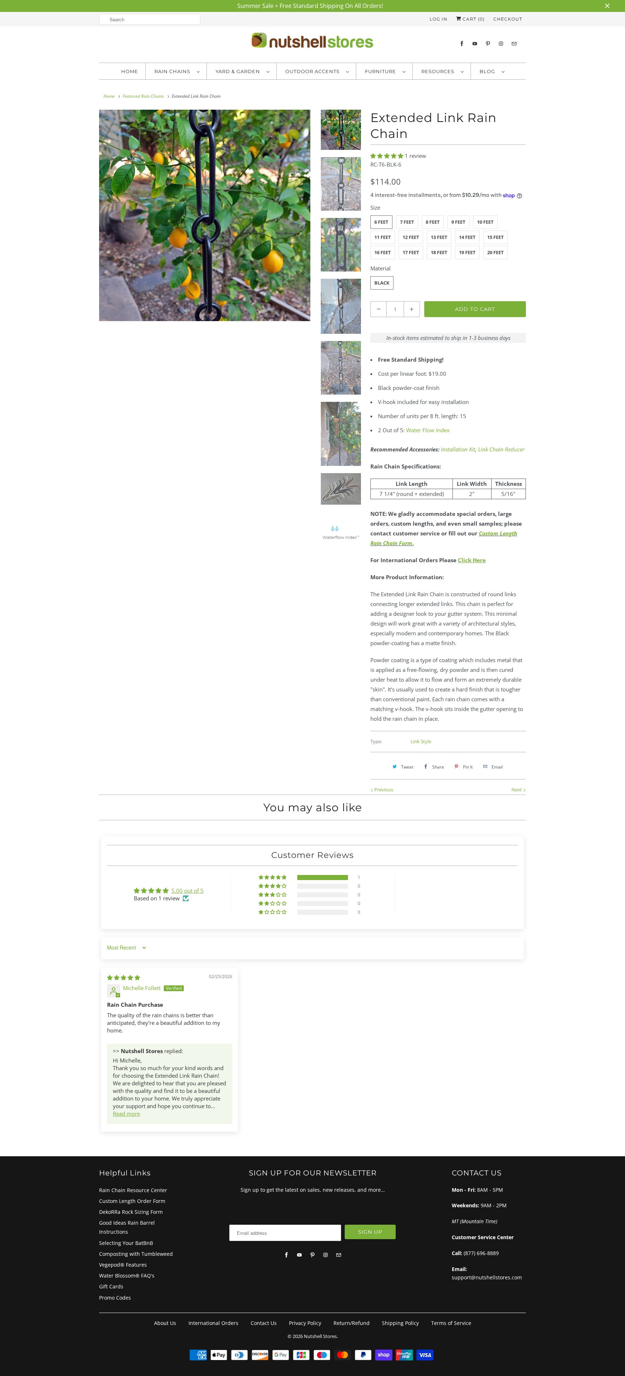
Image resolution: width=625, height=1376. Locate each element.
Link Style (421, 741)
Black (382, 282)
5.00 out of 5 (187, 890)
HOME (129, 71)
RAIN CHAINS (173, 71)
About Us (165, 1323)
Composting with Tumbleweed (136, 1253)
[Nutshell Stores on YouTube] (475, 43)
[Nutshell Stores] (312, 42)
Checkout (507, 19)
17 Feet (411, 252)
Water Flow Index (428, 430)
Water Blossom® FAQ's (126, 1275)
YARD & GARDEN (239, 71)
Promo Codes (115, 1297)
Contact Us (264, 1323)
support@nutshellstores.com (487, 1277)
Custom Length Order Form (132, 1201)
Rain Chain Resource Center (133, 1190)
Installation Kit (458, 449)
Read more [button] (126, 1113)
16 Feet (382, 252)
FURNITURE (382, 71)
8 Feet (433, 222)
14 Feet (467, 237)
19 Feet (467, 252)
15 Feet (495, 237)
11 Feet (382, 237)
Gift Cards (111, 1286)
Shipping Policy (400, 1323)
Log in (438, 19)
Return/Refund (351, 1323)
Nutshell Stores (320, 1336)
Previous (383, 789)
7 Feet (407, 222)
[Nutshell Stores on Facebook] (462, 43)
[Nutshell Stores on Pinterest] (488, 43)
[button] (387, 155)
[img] (123, 977)
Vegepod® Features (123, 1264)
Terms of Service (451, 1323)
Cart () (473, 19)
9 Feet (458, 222)
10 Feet (485, 222)
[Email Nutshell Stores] (514, 43)
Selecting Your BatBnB (126, 1243)
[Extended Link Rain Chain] (204, 215)
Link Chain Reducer (501, 449)
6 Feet (381, 222)
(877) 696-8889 (481, 1253)
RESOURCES (439, 71)
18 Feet (439, 252)
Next (517, 789)
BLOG (489, 71)
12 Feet (411, 237)
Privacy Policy (305, 1323)
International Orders (213, 1323)
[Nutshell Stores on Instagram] (501, 43)
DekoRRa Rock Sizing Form (131, 1211)
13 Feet (439, 237)
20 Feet (495, 252)
